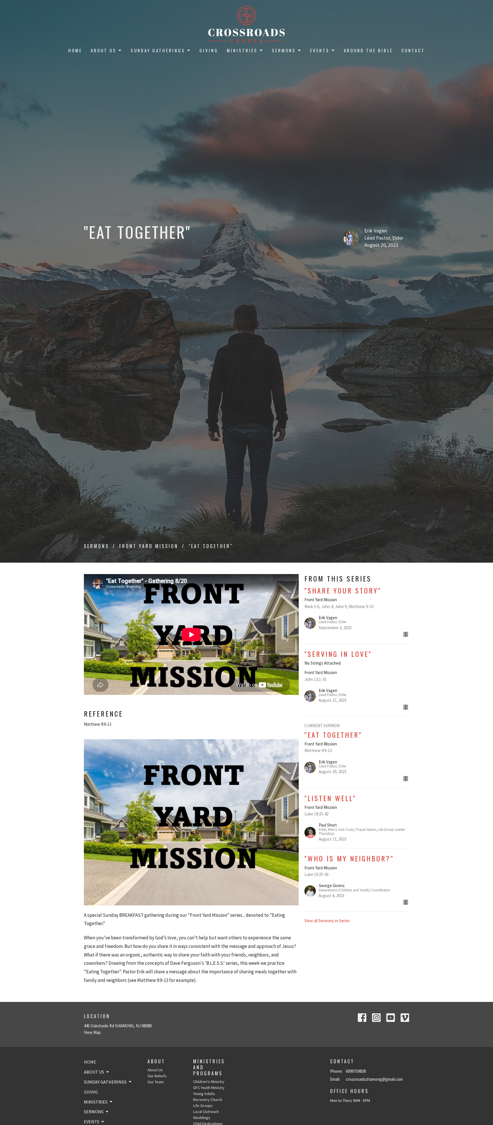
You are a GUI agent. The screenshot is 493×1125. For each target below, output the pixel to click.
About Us (103, 50)
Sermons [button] (94, 1111)
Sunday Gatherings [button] (105, 1082)
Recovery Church (207, 1099)
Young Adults (204, 1093)
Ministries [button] (96, 1102)
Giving (208, 50)
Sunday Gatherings (158, 50)
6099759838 (356, 1071)
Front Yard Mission (148, 546)
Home (75, 50)
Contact (413, 50)
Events (320, 50)
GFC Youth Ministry (209, 1087)
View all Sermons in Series (327, 920)
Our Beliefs (157, 1075)
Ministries (242, 50)
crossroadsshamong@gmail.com (374, 1079)
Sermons (284, 50)
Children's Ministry (208, 1081)
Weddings (201, 1117)
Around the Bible (368, 50)
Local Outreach (206, 1111)
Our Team (156, 1081)
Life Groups (203, 1105)
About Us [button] (94, 1072)
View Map (92, 1032)
